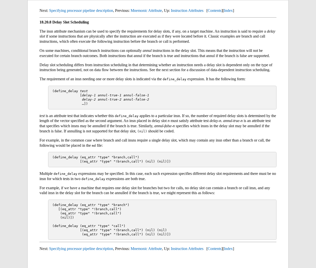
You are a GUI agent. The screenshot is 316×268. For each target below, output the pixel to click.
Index (228, 10)
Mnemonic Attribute (146, 10)
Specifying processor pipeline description (81, 10)
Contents (214, 10)
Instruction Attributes (187, 10)
